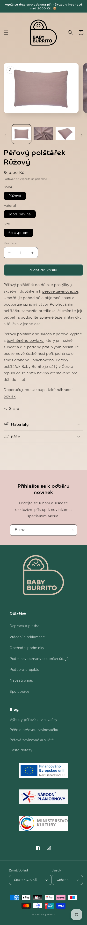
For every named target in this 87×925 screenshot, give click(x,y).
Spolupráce (19, 691)
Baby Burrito (48, 914)
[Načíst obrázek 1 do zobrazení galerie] (21, 134)
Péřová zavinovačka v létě (32, 740)
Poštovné (9, 179)
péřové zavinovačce (60, 291)
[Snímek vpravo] (81, 135)
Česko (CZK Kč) (25, 880)
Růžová (14, 196)
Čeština (62, 880)
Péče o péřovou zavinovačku (34, 730)
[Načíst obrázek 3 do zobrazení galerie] (65, 134)
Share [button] (14, 409)
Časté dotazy (21, 750)
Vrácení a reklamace (27, 637)
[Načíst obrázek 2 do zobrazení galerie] (43, 134)
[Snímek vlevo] (5, 135)
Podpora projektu (24, 669)
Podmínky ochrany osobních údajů (39, 659)
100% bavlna (19, 214)
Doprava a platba (25, 626)
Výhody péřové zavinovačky (34, 720)
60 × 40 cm (18, 233)
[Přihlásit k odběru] (71, 530)
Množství (10, 243)
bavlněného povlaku (25, 340)
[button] (6, 32)
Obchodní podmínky (27, 648)
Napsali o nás (21, 680)
